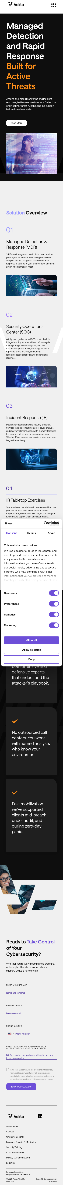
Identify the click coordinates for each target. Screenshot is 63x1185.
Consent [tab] (11, 533)
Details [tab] (31, 533)
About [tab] (51, 533)
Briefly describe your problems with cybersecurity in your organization (26, 1047)
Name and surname (16, 985)
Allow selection (31, 649)
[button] (53, 5)
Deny (31, 659)
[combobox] (10, 1034)
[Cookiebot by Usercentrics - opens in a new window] (44, 523)
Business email (14, 1006)
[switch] (54, 603)
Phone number (14, 1026)
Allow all (31, 640)
